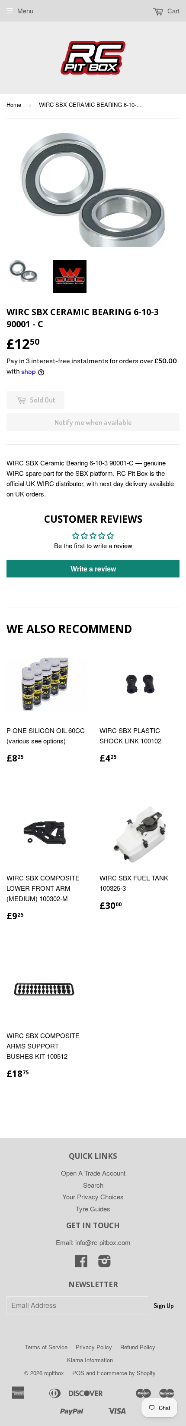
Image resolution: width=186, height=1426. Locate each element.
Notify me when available (93, 422)
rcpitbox (54, 1373)
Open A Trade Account (93, 1172)
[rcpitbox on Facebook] (81, 1263)
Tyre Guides (93, 1208)
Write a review (93, 569)
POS (78, 1373)
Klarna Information (90, 1360)
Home (13, 104)
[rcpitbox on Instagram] (104, 1263)
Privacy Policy (94, 1347)
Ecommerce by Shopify (126, 1373)
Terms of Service (46, 1347)
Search (93, 1184)
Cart (173, 10)
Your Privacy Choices (93, 1196)
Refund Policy (137, 1347)
